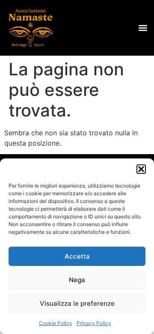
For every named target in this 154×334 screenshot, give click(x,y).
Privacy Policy (94, 323)
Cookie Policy (55, 323)
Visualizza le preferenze (77, 303)
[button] (141, 169)
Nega (77, 280)
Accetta (77, 256)
